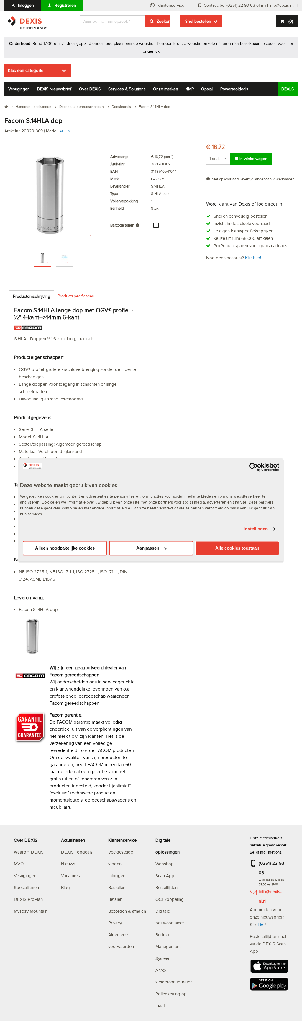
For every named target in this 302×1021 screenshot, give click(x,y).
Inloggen (26, 5)
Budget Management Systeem (167, 946)
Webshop (164, 864)
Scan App (164, 875)
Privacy (115, 923)
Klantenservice (170, 5)
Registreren (65, 5)
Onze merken (165, 89)
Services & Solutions (127, 89)
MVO (19, 864)
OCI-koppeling (169, 899)
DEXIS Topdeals (77, 852)
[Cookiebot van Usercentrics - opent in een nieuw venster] (253, 467)
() (290, 21)
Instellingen (256, 529)
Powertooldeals (234, 89)
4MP (190, 89)
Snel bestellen (198, 21)
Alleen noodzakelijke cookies (65, 548)
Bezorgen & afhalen (127, 911)
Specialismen (26, 887)
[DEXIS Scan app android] (269, 985)
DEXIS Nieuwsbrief (54, 89)
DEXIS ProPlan (28, 899)
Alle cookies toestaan (237, 548)
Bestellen (116, 887)
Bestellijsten (166, 887)
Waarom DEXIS (29, 852)
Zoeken (163, 21)
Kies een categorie (25, 70)
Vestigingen (19, 89)
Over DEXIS (90, 89)
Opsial (207, 89)
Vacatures (70, 875)
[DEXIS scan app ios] (269, 968)
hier (261, 924)
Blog (65, 887)
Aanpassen (147, 548)
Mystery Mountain (30, 911)
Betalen (115, 899)
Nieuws (68, 864)
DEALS (287, 89)
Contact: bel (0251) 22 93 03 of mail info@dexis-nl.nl (251, 5)
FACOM (64, 130)
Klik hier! (253, 258)
